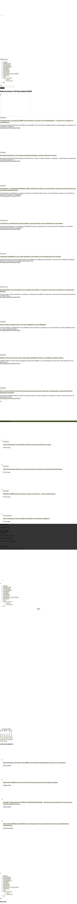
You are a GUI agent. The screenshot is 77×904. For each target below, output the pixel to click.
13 (6, 736)
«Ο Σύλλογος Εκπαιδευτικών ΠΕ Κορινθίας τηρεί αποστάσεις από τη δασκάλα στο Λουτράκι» (31, 223)
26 (4, 739)
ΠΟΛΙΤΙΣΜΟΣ (6, 65)
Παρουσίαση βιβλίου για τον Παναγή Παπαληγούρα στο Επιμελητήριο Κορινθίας (30, 782)
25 (2, 739)
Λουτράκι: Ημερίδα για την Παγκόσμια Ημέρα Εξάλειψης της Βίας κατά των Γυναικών (28, 155)
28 (8, 739)
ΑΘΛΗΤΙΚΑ (6, 75)
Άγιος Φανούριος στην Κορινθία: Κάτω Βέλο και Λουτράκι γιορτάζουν (26, 518)
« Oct (1, 741)
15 (9, 736)
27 (6, 739)
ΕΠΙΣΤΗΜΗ (6, 72)
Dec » (5, 741)
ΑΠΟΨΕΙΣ (5, 69)
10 (1, 736)
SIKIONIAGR (5, 128)
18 (2, 737)
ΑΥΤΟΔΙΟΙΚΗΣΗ (7, 66)
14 (8, 736)
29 (10, 739)
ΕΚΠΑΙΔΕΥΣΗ (4, 220)
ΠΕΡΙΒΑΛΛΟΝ (7, 63)
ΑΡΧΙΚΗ (5, 62)
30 (11, 739)
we (4, 82)
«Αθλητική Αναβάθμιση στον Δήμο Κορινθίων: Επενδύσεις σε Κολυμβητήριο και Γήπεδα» (30, 256)
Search (2, 88)
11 (2, 736)
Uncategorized (7, 515)
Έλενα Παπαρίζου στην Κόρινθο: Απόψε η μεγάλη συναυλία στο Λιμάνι (27, 444)
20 (6, 737)
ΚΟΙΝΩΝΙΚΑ (6, 68)
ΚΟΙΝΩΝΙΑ (3, 117)
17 (0, 737)
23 (11, 737)
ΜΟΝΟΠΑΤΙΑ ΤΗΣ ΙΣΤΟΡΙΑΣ (11, 73)
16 (11, 736)
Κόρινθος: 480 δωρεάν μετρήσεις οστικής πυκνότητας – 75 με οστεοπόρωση (29, 494)
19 (4, 737)
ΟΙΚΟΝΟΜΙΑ (6, 71)
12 (4, 736)
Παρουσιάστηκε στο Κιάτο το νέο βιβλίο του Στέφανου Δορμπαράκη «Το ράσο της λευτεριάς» (34, 762)
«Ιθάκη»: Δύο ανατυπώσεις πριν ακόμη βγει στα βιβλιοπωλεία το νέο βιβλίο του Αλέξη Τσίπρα (31, 358)
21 (8, 737)
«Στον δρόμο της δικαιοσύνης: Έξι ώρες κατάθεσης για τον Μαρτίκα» (23, 324)
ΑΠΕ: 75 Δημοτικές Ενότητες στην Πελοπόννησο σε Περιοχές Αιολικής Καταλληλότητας (32, 469)
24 (1, 739)
